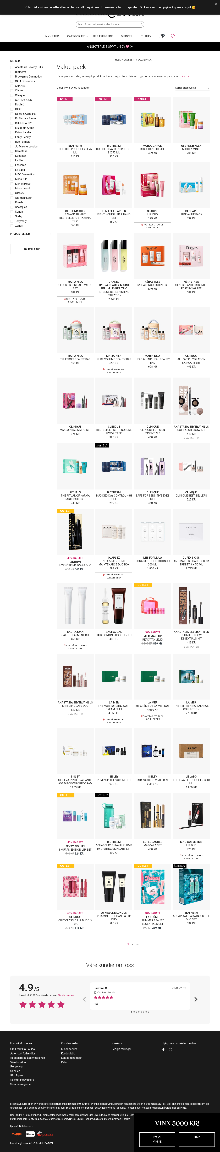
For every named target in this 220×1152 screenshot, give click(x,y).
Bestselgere (103, 36)
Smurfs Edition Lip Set (75, 849)
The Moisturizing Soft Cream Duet (114, 707)
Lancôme (75, 562)
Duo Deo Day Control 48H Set (114, 497)
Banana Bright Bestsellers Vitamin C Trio (75, 218)
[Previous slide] (84, 999)
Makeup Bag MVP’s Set (75, 430)
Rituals (75, 492)
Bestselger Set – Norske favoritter (113, 431)
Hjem (118, 59)
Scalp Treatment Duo (75, 635)
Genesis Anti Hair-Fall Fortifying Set (191, 286)
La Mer (114, 702)
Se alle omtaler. (66, 995)
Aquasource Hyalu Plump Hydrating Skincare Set (114, 847)
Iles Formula (152, 557)
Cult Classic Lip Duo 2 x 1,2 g (75, 922)
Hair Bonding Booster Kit (114, 635)
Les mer (185, 76)
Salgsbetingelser (71, 1057)
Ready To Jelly (152, 639)
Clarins (152, 211)
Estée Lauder (152, 842)
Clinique (191, 355)
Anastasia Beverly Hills (191, 426)
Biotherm (75, 145)
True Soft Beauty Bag (75, 359)
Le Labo (191, 776)
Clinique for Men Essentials (152, 431)
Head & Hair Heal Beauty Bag (152, 361)
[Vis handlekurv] (161, 36)
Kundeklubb (68, 1053)
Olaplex (114, 557)
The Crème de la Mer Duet (152, 705)
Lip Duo (152, 214)
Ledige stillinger (121, 1049)
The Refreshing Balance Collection (191, 707)
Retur (64, 1062)
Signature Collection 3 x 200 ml (152, 562)
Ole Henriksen (191, 145)
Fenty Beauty (75, 846)
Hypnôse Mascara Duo (75, 565)
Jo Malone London (114, 912)
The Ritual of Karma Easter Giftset (75, 497)
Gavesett (130, 59)
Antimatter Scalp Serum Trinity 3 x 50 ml (191, 562)
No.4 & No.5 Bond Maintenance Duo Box (113, 562)
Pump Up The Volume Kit (114, 780)
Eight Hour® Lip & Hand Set (113, 216)
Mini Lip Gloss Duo (75, 705)
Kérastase (152, 281)
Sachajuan (75, 632)
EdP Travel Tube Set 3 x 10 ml (191, 781)
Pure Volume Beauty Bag (114, 359)
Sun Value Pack (191, 214)
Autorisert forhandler (22, 1053)
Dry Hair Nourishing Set (152, 285)
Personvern (17, 1066)
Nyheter (52, 36)
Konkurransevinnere (22, 1079)
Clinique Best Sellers (191, 495)
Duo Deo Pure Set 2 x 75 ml (75, 150)
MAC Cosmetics (191, 842)
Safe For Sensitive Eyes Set (152, 497)
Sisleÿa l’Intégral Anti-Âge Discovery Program (75, 781)
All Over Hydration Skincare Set (191, 361)
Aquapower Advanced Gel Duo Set (191, 917)
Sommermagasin (20, 1084)
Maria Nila (75, 281)
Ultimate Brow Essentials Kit (191, 637)
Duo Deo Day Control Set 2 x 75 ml (114, 150)
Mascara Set (153, 845)
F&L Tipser (17, 1075)
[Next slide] (195, 999)
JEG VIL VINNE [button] (157, 1139)
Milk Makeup (153, 636)
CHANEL (114, 281)
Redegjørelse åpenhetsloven (27, 1057)
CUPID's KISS (191, 557)
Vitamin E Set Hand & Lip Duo (114, 917)
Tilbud (146, 36)
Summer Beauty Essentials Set (153, 922)
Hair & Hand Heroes (152, 149)
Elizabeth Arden (114, 211)
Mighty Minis (191, 149)
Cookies (15, 1071)
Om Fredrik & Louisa (22, 1049)
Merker (127, 36)
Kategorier (76, 36)
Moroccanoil (152, 145)
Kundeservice (69, 1049)
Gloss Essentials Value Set (75, 286)
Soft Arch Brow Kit (191, 430)
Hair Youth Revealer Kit (153, 780)
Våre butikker (18, 1062)
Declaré (191, 211)
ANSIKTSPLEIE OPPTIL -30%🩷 (108, 46)
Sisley (75, 776)
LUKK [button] (197, 1137)
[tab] (131, 1012)
